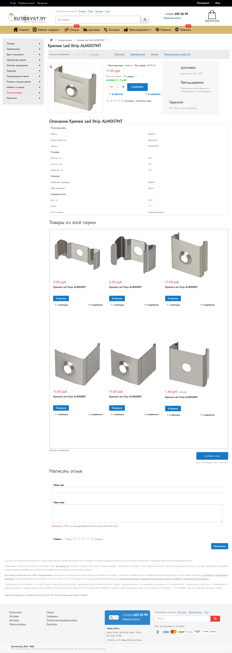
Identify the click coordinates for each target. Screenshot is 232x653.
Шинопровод (195, 612)
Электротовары (14, 92)
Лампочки (12, 98)
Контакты (114, 30)
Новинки (185, 29)
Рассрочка (42, 3)
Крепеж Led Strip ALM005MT (181, 287)
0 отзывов (94, 54)
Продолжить (220, 546)
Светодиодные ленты (18, 76)
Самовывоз (52, 616)
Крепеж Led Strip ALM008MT (69, 396)
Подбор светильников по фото (62, 620)
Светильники (13, 49)
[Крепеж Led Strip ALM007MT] (75, 88)
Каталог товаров (48, 30)
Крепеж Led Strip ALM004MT (125, 287)
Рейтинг (58, 539)
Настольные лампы (16, 60)
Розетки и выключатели (19, 81)
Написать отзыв (143, 100)
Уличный (182, 612)
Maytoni (128, 65)
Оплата (50, 612)
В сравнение (154, 94)
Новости (166, 30)
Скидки (74, 29)
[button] (219, 2)
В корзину (137, 87)
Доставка (94, 30)
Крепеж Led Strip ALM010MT (181, 397)
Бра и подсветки (15, 54)
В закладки (117, 94)
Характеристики (137, 54)
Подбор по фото (26, 3)
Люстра (82, 11)
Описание (119, 54)
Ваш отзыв (59, 502)
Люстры (11, 43)
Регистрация (203, 3)
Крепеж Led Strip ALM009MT (125, 396)
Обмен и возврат (17, 624)
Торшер (99, 11)
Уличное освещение (17, 65)
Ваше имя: (59, 485)
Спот (107, 11)
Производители (139, 30)
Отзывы (154, 54)
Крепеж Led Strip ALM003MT (69, 287)
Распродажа (15, 612)
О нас (13, 3)
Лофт (90, 11)
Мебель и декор (15, 87)
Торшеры (11, 70)
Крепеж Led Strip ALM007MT (91, 40)
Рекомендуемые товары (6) (177, 54)
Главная (24, 30)
